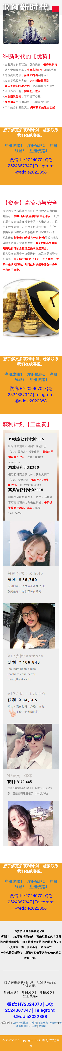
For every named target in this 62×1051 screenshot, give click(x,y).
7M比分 (54, 1023)
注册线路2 (36, 145)
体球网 (33, 1023)
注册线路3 (47, 992)
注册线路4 (38, 150)
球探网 (42, 1026)
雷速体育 (43, 1023)
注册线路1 (13, 145)
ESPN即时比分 (20, 1023)
